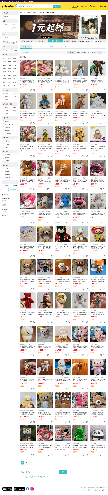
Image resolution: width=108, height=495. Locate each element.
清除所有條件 (13, 189)
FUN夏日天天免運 (84, 41)
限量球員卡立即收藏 (70, 41)
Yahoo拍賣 (8, 6)
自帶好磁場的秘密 (27, 41)
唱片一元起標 (55, 41)
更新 (104, 488)
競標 (51, 47)
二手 (64, 47)
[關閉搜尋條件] (23, 6)
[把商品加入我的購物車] (34, 90)
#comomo (53, 477)
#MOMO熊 (39, 477)
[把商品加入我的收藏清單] (31, 90)
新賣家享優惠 (99, 41)
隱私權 (89, 490)
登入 (74, 6)
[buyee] (10, 42)
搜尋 (63, 472)
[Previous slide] (38, 68)
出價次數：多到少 (92, 52)
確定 (14, 28)
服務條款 (84, 490)
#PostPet (46, 477)
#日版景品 (32, 477)
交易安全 (104, 490)
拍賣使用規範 (96, 490)
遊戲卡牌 (41, 41)
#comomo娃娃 (24, 477)
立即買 (39, 47)
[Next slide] (52, 68)
